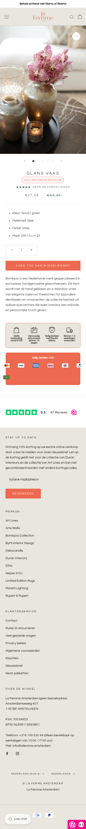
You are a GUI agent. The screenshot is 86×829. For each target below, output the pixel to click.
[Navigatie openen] (6, 16)
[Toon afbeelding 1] (33, 161)
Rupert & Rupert (17, 595)
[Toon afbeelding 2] (38, 161)
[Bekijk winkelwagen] (80, 16)
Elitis (9, 565)
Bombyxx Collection (20, 535)
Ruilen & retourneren (20, 628)
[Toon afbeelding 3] (43, 161)
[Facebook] (7, 753)
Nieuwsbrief (14, 665)
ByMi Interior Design (20, 543)
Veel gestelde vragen (21, 635)
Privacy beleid (16, 643)
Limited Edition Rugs (20, 580)
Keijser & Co (14, 573)
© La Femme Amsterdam (43, 783)
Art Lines (12, 520)
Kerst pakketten (17, 673)
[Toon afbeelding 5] (53, 161)
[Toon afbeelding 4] (48, 161)
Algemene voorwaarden (23, 650)
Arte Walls (13, 528)
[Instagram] (17, 753)
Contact (11, 620)
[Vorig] (24, 161)
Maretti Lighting (17, 588)
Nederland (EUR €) (25, 774)
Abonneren (23, 493)
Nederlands (61, 774)
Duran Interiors (16, 558)
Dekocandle (14, 550)
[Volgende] (61, 161)
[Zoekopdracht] (72, 17)
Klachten (12, 658)
